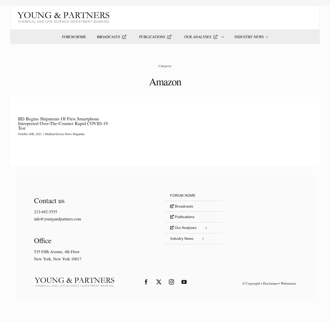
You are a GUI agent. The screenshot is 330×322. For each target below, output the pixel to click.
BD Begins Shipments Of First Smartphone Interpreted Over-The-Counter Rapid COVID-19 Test (63, 123)
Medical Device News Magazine (65, 134)
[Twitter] (159, 282)
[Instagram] (171, 282)
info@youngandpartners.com (57, 218)
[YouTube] (184, 282)
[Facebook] (146, 282)
